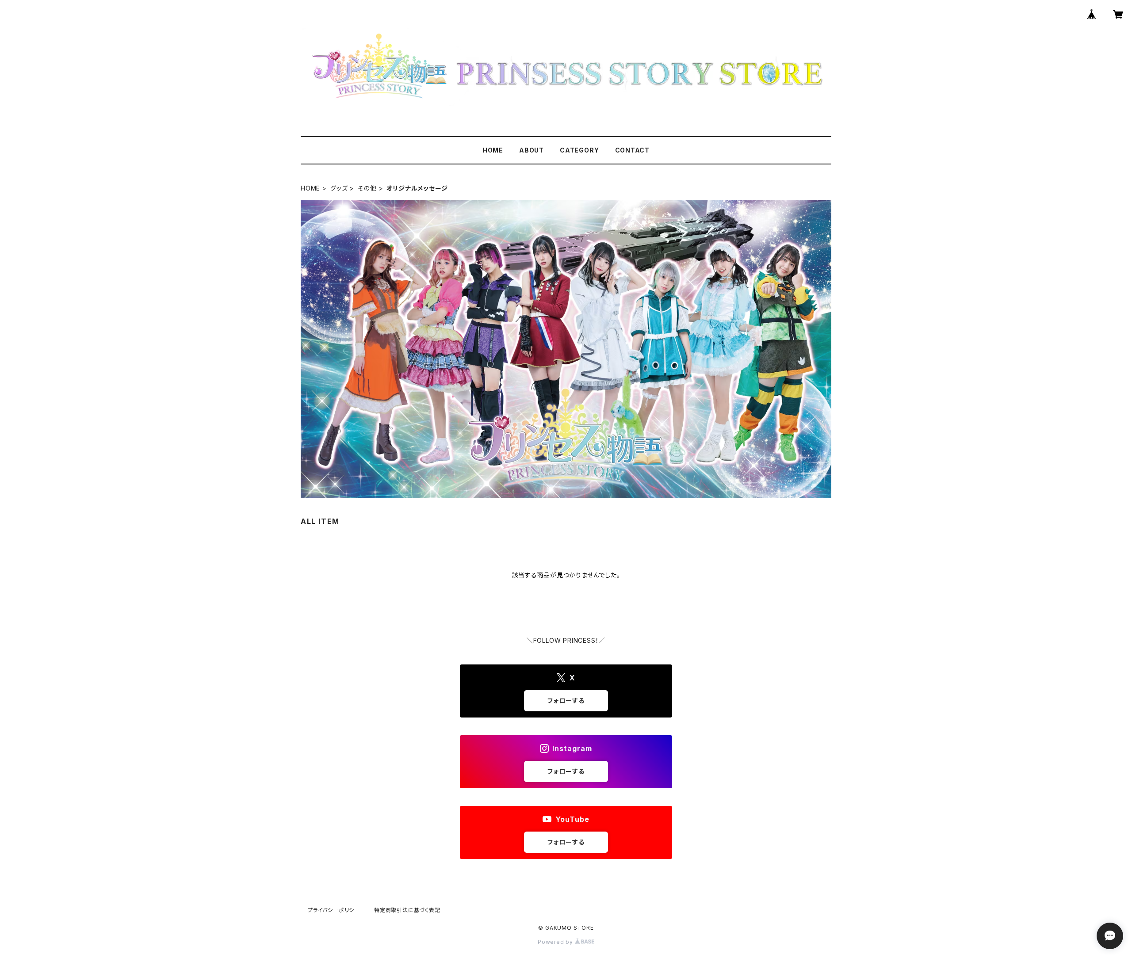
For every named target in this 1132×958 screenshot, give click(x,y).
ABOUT (531, 150)
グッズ (339, 188)
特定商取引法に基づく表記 (407, 910)
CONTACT (632, 150)
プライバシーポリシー (334, 910)
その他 (367, 188)
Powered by (556, 942)
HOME (492, 150)
